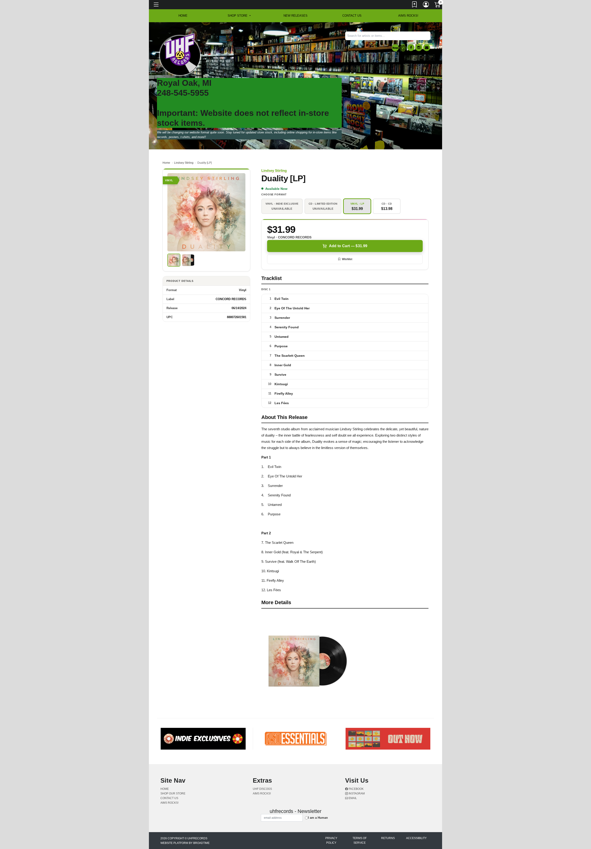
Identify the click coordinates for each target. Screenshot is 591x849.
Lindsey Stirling (183, 162)
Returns (388, 838)
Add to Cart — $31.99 (348, 246)
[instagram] (419, 48)
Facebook (356, 789)
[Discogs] (395, 48)
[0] (437, 5)
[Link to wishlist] (414, 5)
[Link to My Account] (426, 5)
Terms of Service (360, 840)
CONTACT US (352, 15)
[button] (239, 16)
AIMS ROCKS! (408, 15)
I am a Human (318, 817)
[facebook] (411, 48)
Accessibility (416, 838)
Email (352, 798)
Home (166, 162)
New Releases (295, 15)
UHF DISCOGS (262, 789)
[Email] (427, 48)
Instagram (356, 793)
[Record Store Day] (403, 48)
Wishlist (347, 259)
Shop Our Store (172, 793)
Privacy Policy (331, 840)
